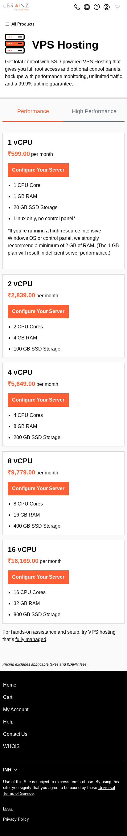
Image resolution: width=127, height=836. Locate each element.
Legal (8, 808)
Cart (7, 697)
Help (8, 721)
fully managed (30, 639)
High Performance (94, 111)
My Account (15, 709)
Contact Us (15, 734)
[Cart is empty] (117, 7)
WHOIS (11, 746)
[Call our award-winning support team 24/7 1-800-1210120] (97, 7)
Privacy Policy (16, 819)
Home (9, 684)
